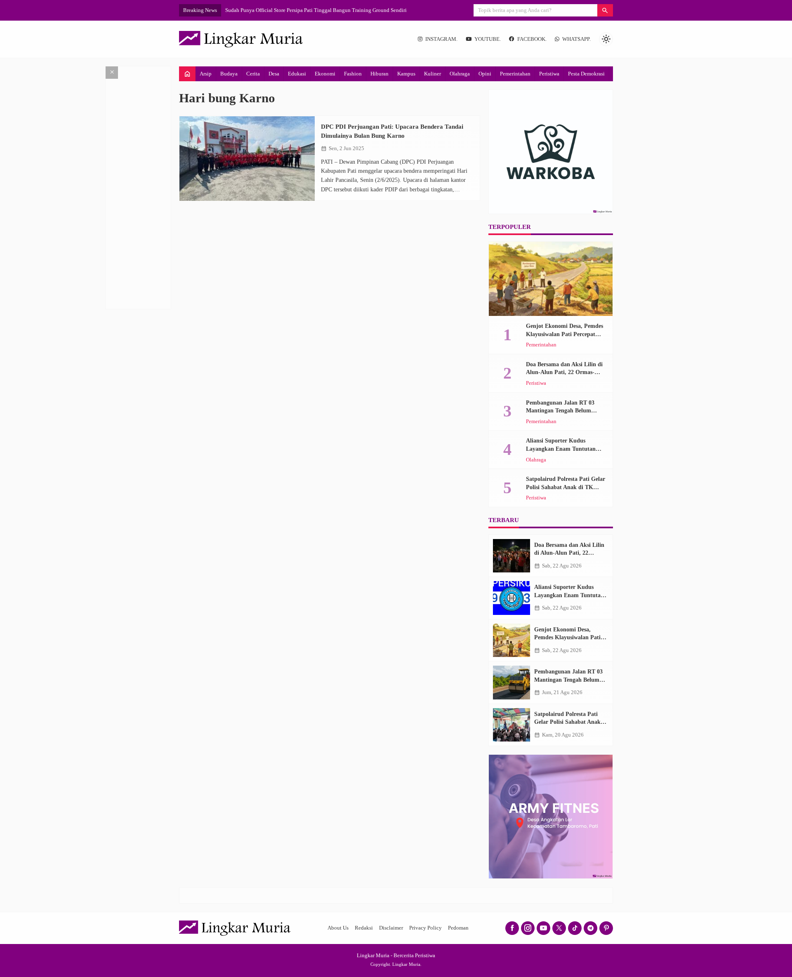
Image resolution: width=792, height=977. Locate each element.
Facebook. (532, 39)
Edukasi (297, 74)
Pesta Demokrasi (586, 74)
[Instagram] (528, 928)
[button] (605, 10)
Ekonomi (325, 74)
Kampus (406, 74)
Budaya (229, 74)
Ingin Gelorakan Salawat (252, 10)
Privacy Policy (425, 928)
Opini (484, 74)
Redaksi (364, 928)
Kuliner (432, 74)
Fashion (353, 74)
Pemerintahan (515, 74)
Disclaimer (391, 928)
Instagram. (441, 39)
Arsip (206, 74)
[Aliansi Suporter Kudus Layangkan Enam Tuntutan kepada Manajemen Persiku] (511, 598)
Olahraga (460, 74)
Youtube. (487, 39)
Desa (274, 74)
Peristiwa (549, 74)
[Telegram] (590, 928)
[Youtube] (543, 928)
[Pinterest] (606, 928)
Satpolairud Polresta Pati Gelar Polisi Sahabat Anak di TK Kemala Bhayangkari (565, 487)
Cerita (253, 74)
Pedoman (458, 928)
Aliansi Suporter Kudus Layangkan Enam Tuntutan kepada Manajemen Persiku (561, 449)
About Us (338, 928)
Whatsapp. (576, 39)
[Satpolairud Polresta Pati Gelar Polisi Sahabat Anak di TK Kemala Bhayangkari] (511, 725)
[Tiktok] (575, 928)
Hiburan (379, 74)
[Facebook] (512, 928)
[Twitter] (559, 928)
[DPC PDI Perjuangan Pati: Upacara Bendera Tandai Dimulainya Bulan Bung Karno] (247, 158)
